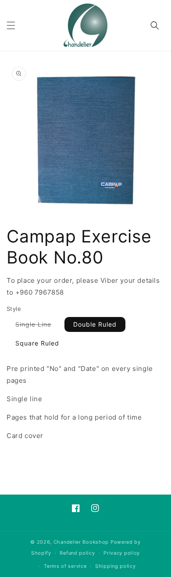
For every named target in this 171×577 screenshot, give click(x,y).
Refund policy (77, 553)
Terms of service (65, 566)
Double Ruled (95, 324)
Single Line (37, 326)
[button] (11, 25)
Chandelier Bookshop (81, 542)
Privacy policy (121, 553)
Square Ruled (37, 343)
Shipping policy (115, 566)
